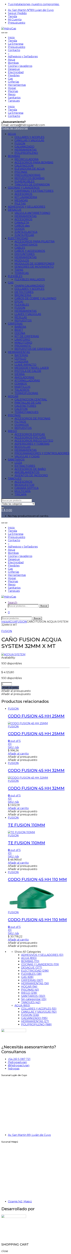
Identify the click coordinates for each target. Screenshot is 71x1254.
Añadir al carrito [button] (18, 753)
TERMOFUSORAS (26, 393)
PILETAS (20, 203)
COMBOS (21, 383)
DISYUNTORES (25, 254)
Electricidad (16, 72)
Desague (14, 69)
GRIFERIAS (15, 323)
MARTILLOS (22, 386)
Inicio (11, 37)
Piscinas (13, 91)
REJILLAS (21, 317)
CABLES (20, 247)
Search (12, 602)
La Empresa (15, 43)
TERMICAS (22, 273)
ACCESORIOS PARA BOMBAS (34, 162)
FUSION (20, 143)
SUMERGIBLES (25, 181)
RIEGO (12, 431)
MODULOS (22, 260)
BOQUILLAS (23, 447)
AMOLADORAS (24, 377)
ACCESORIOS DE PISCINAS (32, 418)
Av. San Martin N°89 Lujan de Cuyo (31, 10)
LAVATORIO (22, 339)
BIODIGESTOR (24, 484)
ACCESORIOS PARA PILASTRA (34, 241)
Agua (11, 59)
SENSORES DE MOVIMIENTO (34, 266)
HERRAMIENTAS (26, 149)
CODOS (20, 228)
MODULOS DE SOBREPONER (34, 263)
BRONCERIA (23, 295)
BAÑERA (20, 326)
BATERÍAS (21, 355)
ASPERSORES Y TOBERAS (32, 443)
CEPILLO (20, 358)
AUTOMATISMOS (26, 244)
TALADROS (22, 390)
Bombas (13, 62)
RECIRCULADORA (26, 159)
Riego (12, 94)
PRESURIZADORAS (27, 175)
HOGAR (13, 396)
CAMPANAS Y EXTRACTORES (34, 191)
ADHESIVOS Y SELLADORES (26, 206)
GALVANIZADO (24, 146)
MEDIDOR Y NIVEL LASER (32, 368)
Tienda (12, 16)
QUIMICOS (22, 424)
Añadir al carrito (10, 687)
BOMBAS (14, 156)
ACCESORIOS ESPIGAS (30, 434)
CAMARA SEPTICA (26, 488)
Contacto (14, 50)
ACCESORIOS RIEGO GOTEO (34, 440)
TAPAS (19, 270)
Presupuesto (16, 22)
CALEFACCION (24, 165)
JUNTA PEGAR (24, 235)
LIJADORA (21, 361)
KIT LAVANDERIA (26, 197)
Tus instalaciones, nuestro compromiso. (33, 4)
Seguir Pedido (17, 13)
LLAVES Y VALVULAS (28, 314)
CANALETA (22, 222)
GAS (11, 282)
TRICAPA (20, 494)
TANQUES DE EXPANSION (32, 184)
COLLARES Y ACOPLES (29, 137)
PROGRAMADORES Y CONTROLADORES (42, 453)
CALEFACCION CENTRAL (31, 399)
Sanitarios (14, 97)
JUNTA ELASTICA (26, 232)
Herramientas (17, 85)
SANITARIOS (16, 459)
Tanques (14, 100)
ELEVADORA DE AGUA (30, 168)
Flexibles (13, 75)
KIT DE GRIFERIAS (27, 336)
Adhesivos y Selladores (23, 56)
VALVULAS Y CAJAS (27, 456)
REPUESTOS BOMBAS (30, 178)
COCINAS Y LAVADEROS (24, 187)
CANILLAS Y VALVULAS (29, 140)
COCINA (20, 333)
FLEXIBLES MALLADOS (30, 279)
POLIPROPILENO (26, 153)
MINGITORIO (23, 342)
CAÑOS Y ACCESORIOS (30, 251)
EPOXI (19, 301)
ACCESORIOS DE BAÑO (30, 469)
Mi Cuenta (14, 19)
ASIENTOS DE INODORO (31, 475)
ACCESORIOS (23, 194)
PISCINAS (21, 172)
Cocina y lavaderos (20, 66)
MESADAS (21, 200)
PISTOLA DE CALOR (28, 371)
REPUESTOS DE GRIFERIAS (33, 349)
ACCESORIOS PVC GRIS (30, 437)
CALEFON (21, 409)
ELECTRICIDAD (18, 238)
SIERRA (20, 374)
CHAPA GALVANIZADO (29, 285)
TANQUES (14, 478)
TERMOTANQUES (26, 412)
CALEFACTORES (25, 405)
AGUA (12, 134)
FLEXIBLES (15, 276)
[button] (16, 690)
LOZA (18, 462)
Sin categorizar (33, 999)
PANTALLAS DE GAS (28, 402)
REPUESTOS (23, 320)
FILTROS (20, 421)
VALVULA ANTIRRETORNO (32, 213)
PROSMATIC (23, 345)
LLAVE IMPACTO (25, 364)
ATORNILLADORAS (27, 380)
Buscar (43, 606)
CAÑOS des (22, 225)
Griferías (13, 81)
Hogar (12, 88)
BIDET (19, 330)
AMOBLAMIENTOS (27, 472)
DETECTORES (24, 292)
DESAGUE (14, 209)
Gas (10, 78)
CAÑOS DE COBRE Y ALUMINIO (35, 298)
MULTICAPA (22, 491)
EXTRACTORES (25, 466)
